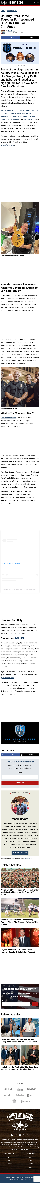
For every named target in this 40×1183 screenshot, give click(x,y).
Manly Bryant (11, 31)
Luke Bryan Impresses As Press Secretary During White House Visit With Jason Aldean (19, 1040)
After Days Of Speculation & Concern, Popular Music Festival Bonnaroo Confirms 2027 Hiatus (20, 892)
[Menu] (38, 3)
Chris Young (12, 117)
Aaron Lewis (12, 11)
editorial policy (28, 858)
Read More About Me (20, 852)
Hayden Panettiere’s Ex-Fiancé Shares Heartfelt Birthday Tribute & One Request (18, 951)
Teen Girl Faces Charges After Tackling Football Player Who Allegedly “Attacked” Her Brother (19, 922)
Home (3, 11)
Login (30, 1167)
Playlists (9, 1164)
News (9, 1157)
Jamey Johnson (23, 117)
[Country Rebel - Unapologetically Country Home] (12, 3)
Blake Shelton (22, 114)
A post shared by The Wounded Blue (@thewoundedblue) (20, 589)
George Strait (6, 111)
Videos (9, 1160)
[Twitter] (28, 1135)
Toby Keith (12, 114)
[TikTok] (16, 1135)
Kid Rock (4, 114)
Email (20, 773)
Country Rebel (9, 1154)
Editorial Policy (12, 1179)
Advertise (30, 1164)
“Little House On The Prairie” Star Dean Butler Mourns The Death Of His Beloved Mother (20, 1068)
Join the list (20, 783)
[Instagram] (24, 1135)
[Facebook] (12, 1135)
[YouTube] (20, 1135)
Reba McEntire (32, 111)
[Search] (34, 3)
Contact (30, 1160)
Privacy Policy (20, 1179)
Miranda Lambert (18, 111)
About (30, 1157)
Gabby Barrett (29, 120)
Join (34, 1004)
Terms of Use (27, 1179)
